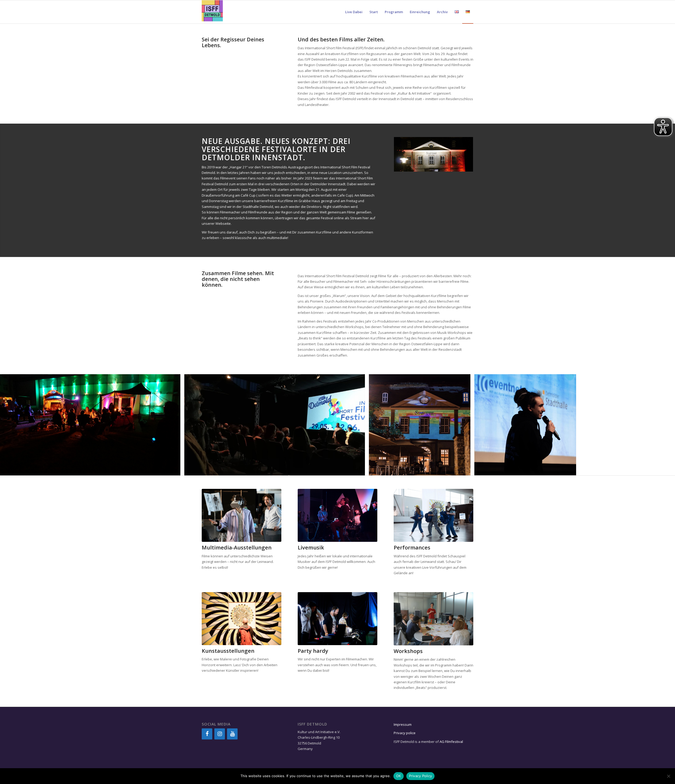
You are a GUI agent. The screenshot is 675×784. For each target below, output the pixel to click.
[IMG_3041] (570, 469)
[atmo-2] (174, 469)
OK (398, 776)
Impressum (403, 724)
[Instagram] (219, 733)
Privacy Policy (420, 776)
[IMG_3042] (464, 469)
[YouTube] (232, 733)
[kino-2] (359, 469)
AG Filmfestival (451, 741)
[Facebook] (207, 733)
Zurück (12, 425)
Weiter (663, 425)
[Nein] (668, 776)
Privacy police (405, 733)
